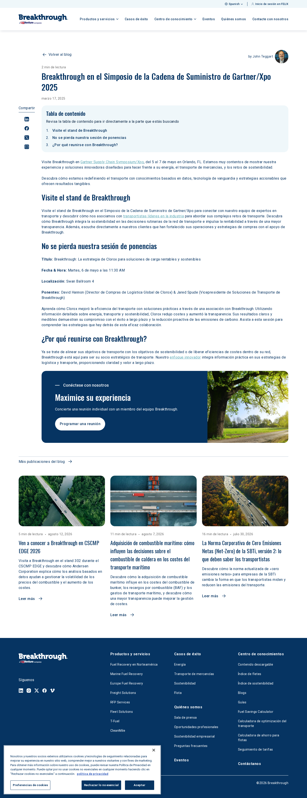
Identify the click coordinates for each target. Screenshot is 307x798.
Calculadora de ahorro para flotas (258, 737)
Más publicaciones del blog (42, 461)
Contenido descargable (255, 664)
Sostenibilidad (185, 683)
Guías (242, 702)
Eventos (208, 19)
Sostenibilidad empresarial (194, 736)
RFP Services (120, 702)
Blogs (242, 693)
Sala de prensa (185, 717)
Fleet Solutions (121, 711)
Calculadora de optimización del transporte (262, 723)
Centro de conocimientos (261, 654)
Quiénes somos (233, 19)
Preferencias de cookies (30, 785)
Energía (180, 664)
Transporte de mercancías (194, 674)
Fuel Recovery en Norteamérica (134, 664)
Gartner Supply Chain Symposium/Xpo (112, 162)
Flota (178, 693)
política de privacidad (92, 774)
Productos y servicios (130, 654)
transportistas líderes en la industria (153, 216)
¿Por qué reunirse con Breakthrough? (85, 145)
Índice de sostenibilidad (256, 683)
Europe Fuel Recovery (126, 683)
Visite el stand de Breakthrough (79, 130)
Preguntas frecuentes (191, 746)
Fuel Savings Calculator (255, 711)
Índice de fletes (249, 674)
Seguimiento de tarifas (255, 749)
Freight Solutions (123, 693)
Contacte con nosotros (270, 19)
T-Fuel (115, 721)
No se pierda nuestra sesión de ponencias (89, 138)
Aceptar (140, 785)
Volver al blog (60, 54)
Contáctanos (249, 764)
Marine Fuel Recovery (126, 674)
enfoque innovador (185, 357)
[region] (82, 769)
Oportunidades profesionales (196, 727)
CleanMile (117, 730)
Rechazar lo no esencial (101, 785)
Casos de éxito (136, 19)
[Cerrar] (154, 750)
